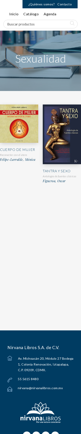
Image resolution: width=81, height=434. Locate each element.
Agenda (50, 14)
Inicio (13, 14)
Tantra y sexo (57, 171)
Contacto (64, 4)
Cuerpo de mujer (17, 149)
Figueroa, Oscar (54, 181)
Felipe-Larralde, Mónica (18, 160)
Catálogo (31, 14)
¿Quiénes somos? (41, 4)
